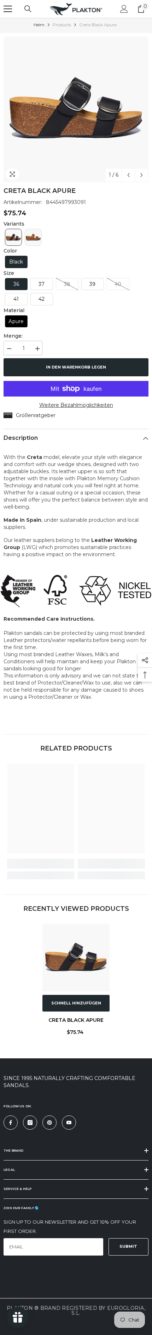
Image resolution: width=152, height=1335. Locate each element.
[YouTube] (69, 1122)
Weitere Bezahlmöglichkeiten (76, 405)
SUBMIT (128, 1246)
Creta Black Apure (76, 1020)
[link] (40, 864)
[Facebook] (11, 1122)
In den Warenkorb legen (76, 367)
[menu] (8, 9)
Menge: (13, 336)
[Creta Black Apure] (76, 957)
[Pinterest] (49, 1122)
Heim (39, 24)
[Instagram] (30, 1122)
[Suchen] (28, 9)
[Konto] (124, 9)
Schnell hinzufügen (76, 1003)
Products (62, 24)
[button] (128, 175)
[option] (76, 109)
